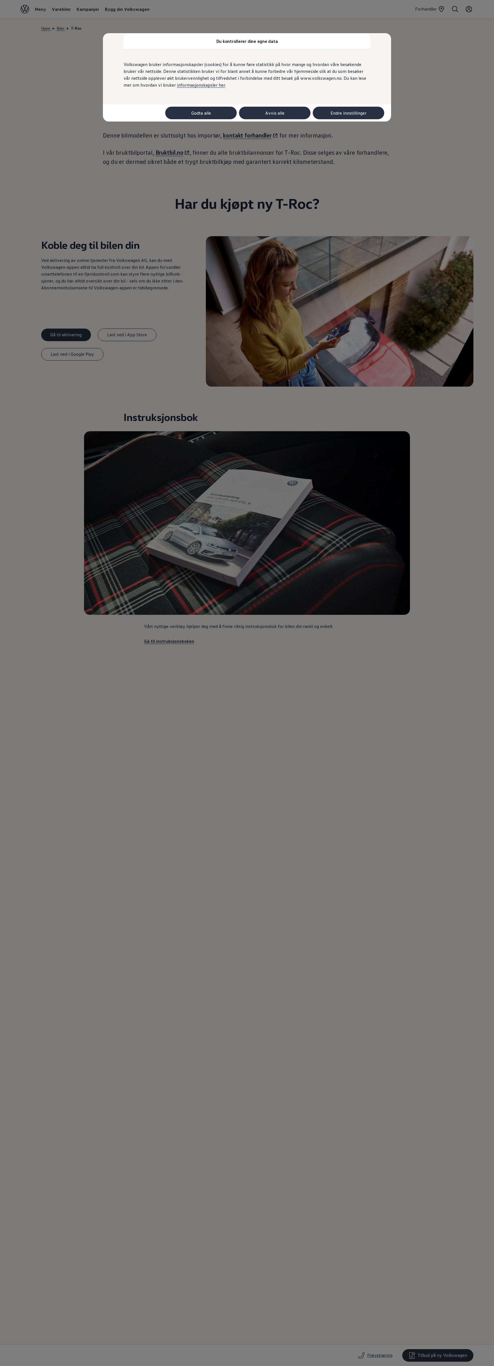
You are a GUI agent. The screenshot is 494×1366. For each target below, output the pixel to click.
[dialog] (247, 683)
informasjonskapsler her (201, 85)
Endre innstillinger (348, 113)
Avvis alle (274, 113)
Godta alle (201, 113)
